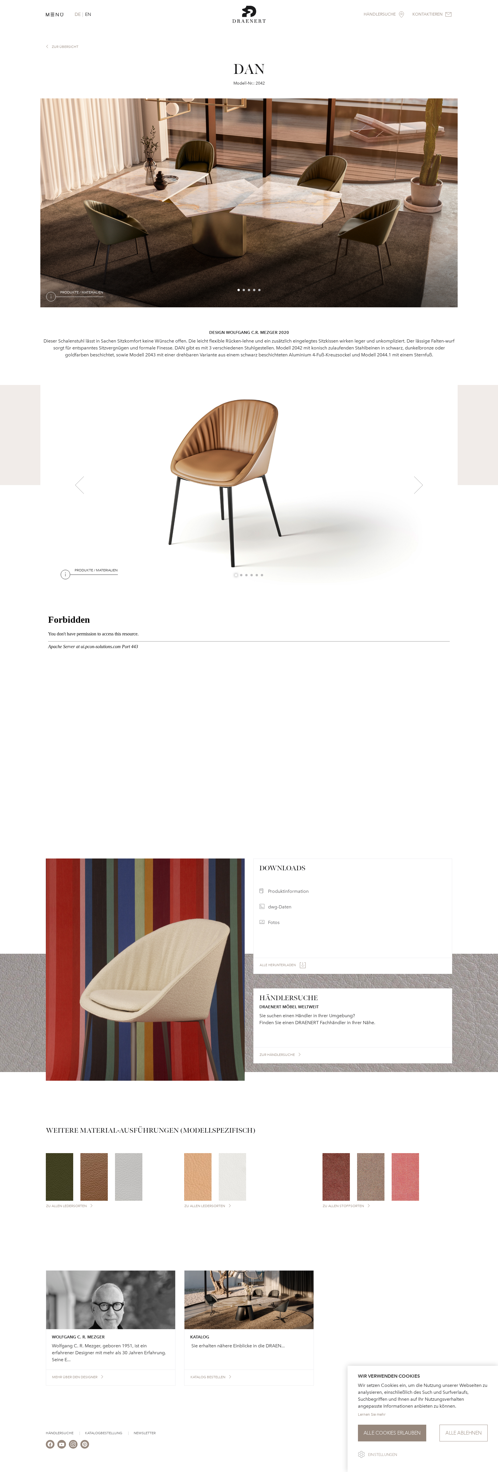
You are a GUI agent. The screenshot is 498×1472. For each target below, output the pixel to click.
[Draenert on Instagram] (73, 1444)
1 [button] (238, 290)
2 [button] (244, 290)
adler (76, 305)
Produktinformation (288, 891)
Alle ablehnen (464, 1433)
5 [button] (259, 290)
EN (88, 14)
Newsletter (145, 1433)
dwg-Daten (279, 907)
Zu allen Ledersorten (66, 1206)
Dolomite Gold (108, 305)
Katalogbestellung (103, 1433)
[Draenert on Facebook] (50, 1444)
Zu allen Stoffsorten (343, 1206)
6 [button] (262, 575)
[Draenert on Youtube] (61, 1444)
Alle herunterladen (278, 965)
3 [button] (249, 290)
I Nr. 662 (105, 583)
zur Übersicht (65, 47)
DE (78, 14)
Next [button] (437, 203)
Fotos (274, 922)
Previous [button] (56, 203)
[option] (249, 202)
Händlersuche (59, 1433)
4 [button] (254, 290)
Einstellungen (382, 1455)
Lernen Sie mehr (372, 1414)
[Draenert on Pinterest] (84, 1444)
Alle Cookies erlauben (392, 1433)
